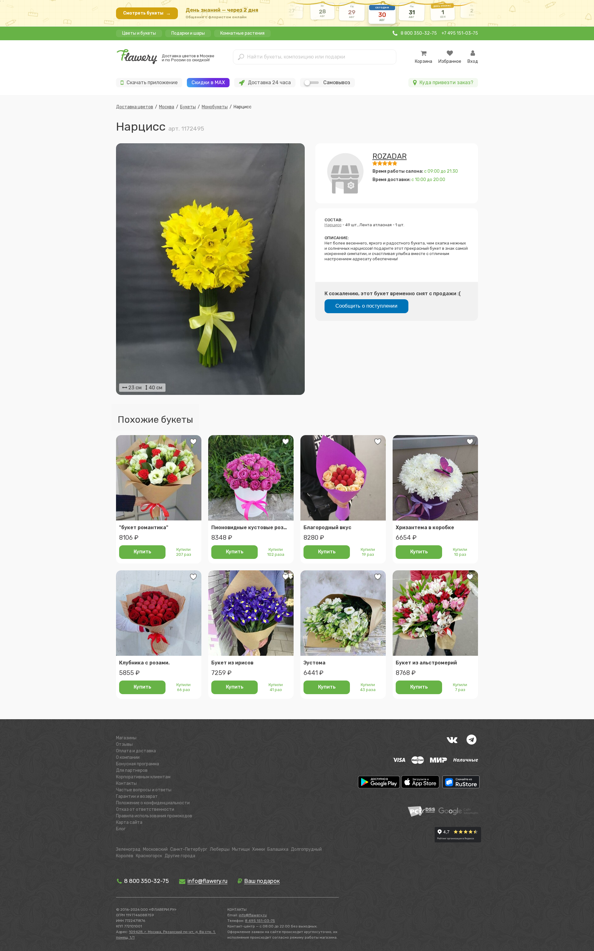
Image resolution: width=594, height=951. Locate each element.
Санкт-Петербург (188, 849)
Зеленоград (128, 849)
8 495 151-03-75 (260, 921)
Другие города (180, 855)
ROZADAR (389, 156)
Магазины (126, 738)
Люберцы (220, 849)
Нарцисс (333, 225)
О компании (128, 757)
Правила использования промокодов (154, 816)
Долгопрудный (306, 849)
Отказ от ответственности (145, 809)
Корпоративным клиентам (143, 777)
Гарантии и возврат (137, 796)
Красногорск (149, 855)
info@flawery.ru (253, 915)
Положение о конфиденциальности (153, 803)
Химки (258, 849)
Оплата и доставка (136, 751)
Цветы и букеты (139, 33)
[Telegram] (471, 740)
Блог (121, 829)
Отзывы (124, 744)
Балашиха (277, 849)
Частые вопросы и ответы (143, 790)
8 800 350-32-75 (146, 881)
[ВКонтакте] (452, 740)
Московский (155, 849)
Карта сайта (129, 822)
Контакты (126, 783)
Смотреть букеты (147, 13)
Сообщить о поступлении (366, 306)
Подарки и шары (188, 33)
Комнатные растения (242, 33)
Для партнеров (132, 770)
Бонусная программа (137, 764)
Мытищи (241, 849)
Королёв (124, 855)
